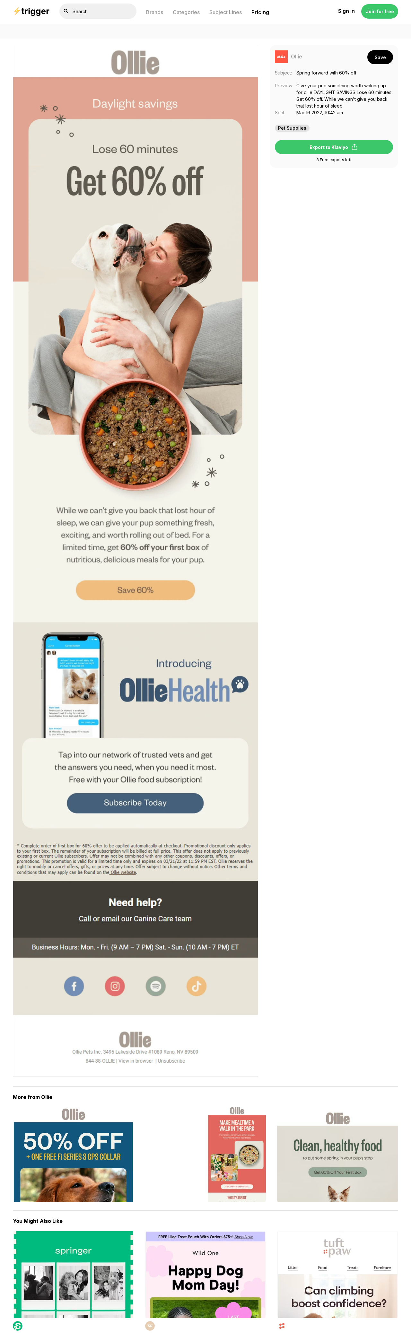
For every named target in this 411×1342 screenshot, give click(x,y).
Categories (186, 12)
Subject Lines (225, 12)
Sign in (346, 11)
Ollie (296, 57)
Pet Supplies (292, 128)
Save (380, 57)
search (66, 11)
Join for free (380, 11)
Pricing (260, 12)
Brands (154, 12)
